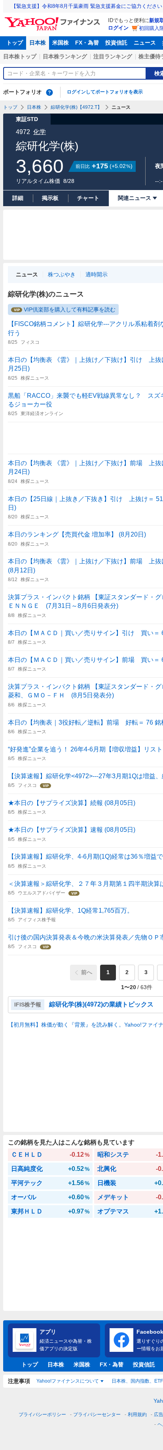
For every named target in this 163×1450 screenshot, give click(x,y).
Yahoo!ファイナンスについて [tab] (67, 1381)
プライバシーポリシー (42, 1414)
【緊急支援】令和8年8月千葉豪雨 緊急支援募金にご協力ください (86, 6)
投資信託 (116, 42)
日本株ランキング (65, 56)
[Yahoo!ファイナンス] (53, 19)
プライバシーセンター (97, 1414)
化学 (39, 132)
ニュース (145, 42)
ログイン (118, 28)
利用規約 (137, 1414)
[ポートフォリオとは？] (49, 92)
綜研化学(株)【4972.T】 (76, 107)
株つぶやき (62, 274)
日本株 (37, 42)
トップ (14, 42)
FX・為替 (87, 42)
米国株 (60, 42)
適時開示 (96, 274)
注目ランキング (112, 56)
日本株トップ (19, 56)
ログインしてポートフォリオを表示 (105, 92)
